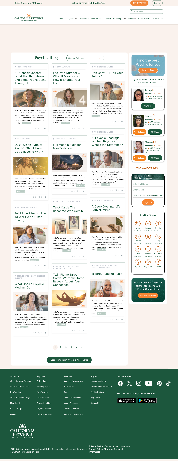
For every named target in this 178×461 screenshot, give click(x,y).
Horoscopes (118, 18)
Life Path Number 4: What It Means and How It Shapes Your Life (67, 78)
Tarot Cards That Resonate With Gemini (68, 209)
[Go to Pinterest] (158, 383)
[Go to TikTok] (168, 383)
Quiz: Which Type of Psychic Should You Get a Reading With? (29, 148)
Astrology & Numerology (65, 139)
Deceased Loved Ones (25, 276)
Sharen (149, 142)
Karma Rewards (144, 18)
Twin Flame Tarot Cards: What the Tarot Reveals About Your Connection (68, 280)
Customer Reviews (44, 414)
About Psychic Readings (20, 398)
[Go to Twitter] (129, 383)
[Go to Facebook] (120, 383)
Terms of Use (111, 446)
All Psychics (41, 381)
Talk (148, 106)
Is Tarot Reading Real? (107, 273)
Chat (155, 132)
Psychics (70, 18)
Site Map (125, 446)
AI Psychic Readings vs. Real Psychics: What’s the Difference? (107, 141)
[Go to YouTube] (149, 383)
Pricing (108, 18)
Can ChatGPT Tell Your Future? (107, 74)
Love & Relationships (72, 398)
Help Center (95, 398)
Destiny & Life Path (62, 67)
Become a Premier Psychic (101, 386)
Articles (131, 18)
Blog (65, 392)
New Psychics (42, 392)
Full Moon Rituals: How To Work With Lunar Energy (30, 217)
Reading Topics (43, 386)
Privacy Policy (96, 446)
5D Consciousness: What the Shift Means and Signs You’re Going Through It (30, 78)
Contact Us (158, 18)
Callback (141, 132)
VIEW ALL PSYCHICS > (147, 168)
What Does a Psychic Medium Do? (29, 285)
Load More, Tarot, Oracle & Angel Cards (69, 360)
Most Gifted (15, 403)
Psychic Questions (24, 139)
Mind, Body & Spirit (24, 67)
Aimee (148, 116)
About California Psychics (20, 381)
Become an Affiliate (98, 381)
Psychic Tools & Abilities (103, 67)
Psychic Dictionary (98, 392)
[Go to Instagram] (138, 383)
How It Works (97, 18)
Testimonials (83, 18)
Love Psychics (43, 398)
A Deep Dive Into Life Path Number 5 (106, 208)
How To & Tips (16, 409)
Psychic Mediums (44, 409)
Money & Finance (71, 403)
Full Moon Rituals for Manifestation (67, 146)
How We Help (15, 392)
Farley (148, 90)
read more (27, 123)
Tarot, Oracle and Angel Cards (67, 202)
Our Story (60, 18)
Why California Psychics (20, 386)
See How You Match (148, 296)
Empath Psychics (43, 403)
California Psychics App (73, 381)
